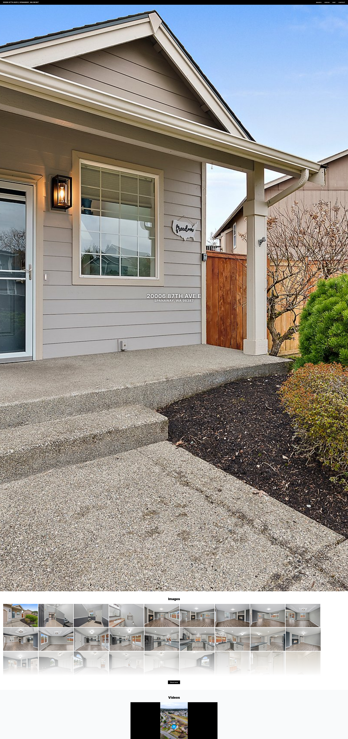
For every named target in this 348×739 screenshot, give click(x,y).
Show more (174, 682)
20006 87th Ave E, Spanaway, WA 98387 (21, 2)
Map (334, 2)
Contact (341, 2)
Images (319, 2)
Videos (327, 2)
